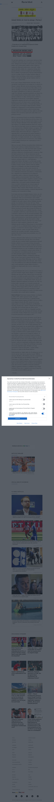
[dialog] (27, 401)
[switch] (43, 399)
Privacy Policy (34, 423)
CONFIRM (17, 418)
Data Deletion (19, 423)
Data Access (27, 423)
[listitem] (27, 396)
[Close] (50, 379)
